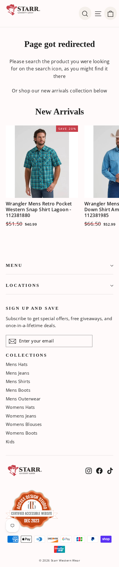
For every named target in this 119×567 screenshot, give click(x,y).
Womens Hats (20, 407)
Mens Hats (17, 364)
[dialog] (110, 13)
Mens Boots (18, 390)
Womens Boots (22, 433)
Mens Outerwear (23, 399)
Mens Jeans (17, 373)
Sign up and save (32, 308)
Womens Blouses (24, 424)
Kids (10, 441)
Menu (14, 265)
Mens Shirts (18, 381)
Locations (22, 285)
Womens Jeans (21, 416)
